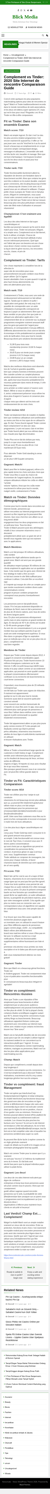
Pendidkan (9, 1448)
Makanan (8, 1438)
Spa (6, 1453)
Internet (8, 1417)
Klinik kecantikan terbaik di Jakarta (18, 1433)
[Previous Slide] (43, 2)
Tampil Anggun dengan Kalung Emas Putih (22, 1371)
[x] (24, 10)
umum (7, 1463)
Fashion (8, 1412)
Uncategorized (12, 71)
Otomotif (9, 93)
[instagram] (21, 10)
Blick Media (25, 17)
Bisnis (7, 1407)
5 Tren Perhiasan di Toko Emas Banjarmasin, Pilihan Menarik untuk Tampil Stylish (23, 2)
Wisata (7, 1473)
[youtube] (31, 10)
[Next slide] (47, 2)
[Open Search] (43, 35)
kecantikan (9, 1422)
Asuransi (8, 1397)
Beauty (8, 1402)
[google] (27, 10)
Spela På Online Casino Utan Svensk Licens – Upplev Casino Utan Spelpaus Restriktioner (25, 1337)
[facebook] (18, 10)
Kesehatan (9, 1428)
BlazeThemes (25, 1485)
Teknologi (8, 1458)
